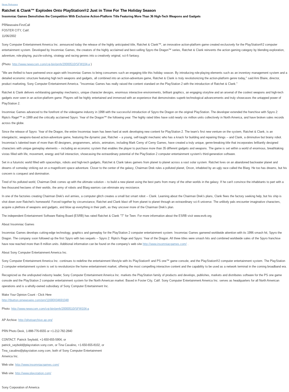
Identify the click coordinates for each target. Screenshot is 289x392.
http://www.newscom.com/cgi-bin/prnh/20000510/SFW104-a (51, 64)
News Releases (10, 4)
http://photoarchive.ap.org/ (35, 320)
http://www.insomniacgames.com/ (165, 244)
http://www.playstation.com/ (33, 373)
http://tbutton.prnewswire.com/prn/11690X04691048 (35, 300)
